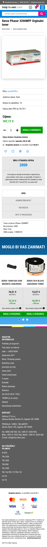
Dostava (5, 390)
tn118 (4, 476)
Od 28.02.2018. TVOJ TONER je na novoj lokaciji (11, 398)
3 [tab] (27, 320)
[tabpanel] (12, 286)
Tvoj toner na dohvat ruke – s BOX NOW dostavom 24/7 (10, 351)
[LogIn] (30, 7)
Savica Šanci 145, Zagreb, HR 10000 (17, 427)
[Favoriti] (5, 151)
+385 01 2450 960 (29, 432)
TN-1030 (5, 456)
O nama (5, 378)
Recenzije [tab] (23, 207)
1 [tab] (19, 320)
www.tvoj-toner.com (34, 538)
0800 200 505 (24, 2)
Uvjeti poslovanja (9, 375)
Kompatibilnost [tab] (23, 200)
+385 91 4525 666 (14, 435)
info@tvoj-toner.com (38, 2)
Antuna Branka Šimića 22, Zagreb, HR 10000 (20, 419)
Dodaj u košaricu (32, 130)
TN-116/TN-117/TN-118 (12, 472)
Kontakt (5, 382)
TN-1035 (5, 460)
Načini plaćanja (8, 386)
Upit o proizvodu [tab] (23, 215)
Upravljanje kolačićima (11, 406)
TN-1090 (5, 468)
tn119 (4, 480)
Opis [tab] (23, 193)
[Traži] (41, 14)
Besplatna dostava (11, 2)
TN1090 (5, 464)
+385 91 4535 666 (36, 435)
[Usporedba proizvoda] (13, 151)
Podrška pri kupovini (10, 343)
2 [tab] (23, 320)
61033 (4, 453)
